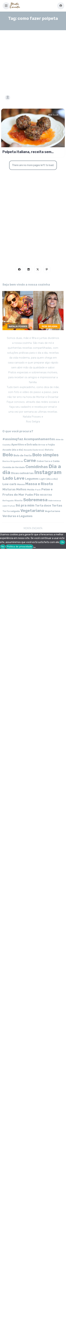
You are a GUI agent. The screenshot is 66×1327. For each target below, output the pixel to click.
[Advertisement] (33, 58)
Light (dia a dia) (48, 479)
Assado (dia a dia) (12, 449)
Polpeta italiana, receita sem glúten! (26, 152)
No (2, 546)
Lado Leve (13, 478)
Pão (36, 494)
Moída (30, 489)
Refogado (8, 500)
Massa (21, 484)
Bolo (7, 455)
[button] (6, 5)
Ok (62, 542)
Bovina (6, 461)
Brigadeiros (16, 461)
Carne (30, 460)
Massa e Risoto (39, 484)
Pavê (38, 489)
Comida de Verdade (13, 467)
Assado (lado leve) (34, 450)
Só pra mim (25, 505)
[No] (34, 547)
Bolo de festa (23, 455)
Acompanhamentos (39, 439)
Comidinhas (37, 467)
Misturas (8, 489)
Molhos (21, 489)
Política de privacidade (19, 546)
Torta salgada (11, 511)
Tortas (57, 505)
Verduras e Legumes (17, 516)
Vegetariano (52, 511)
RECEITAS (46, 495)
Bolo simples (45, 454)
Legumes (32, 478)
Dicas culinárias (22, 473)
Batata (49, 449)
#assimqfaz (12, 439)
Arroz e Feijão (46, 444)
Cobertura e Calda (48, 461)
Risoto (18, 500)
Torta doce (43, 505)
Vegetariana (32, 510)
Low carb (9, 484)
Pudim (29, 494)
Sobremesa (35, 499)
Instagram (48, 472)
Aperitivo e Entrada (24, 444)
